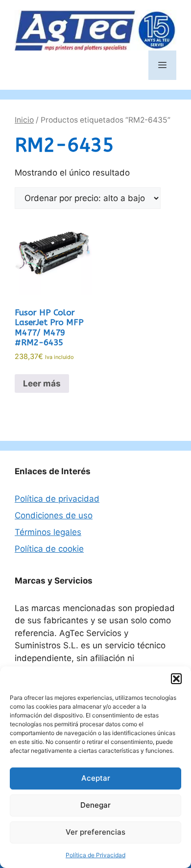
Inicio (24, 120)
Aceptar (95, 778)
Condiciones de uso (54, 515)
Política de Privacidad (95, 855)
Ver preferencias (95, 832)
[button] (176, 679)
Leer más (42, 383)
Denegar (95, 805)
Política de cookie (49, 549)
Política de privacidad (57, 499)
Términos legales (48, 532)
